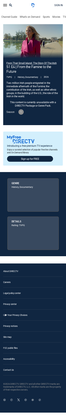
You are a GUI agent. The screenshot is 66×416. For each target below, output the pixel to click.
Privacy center (10, 304)
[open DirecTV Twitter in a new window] (18, 400)
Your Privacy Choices (17, 315)
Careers (7, 282)
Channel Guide (9, 17)
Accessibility (9, 358)
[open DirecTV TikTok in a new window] (39, 400)
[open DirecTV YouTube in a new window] (32, 400)
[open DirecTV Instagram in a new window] (25, 400)
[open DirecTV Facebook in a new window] (11, 400)
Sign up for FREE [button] (30, 159)
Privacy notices (10, 325)
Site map (7, 336)
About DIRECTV (10, 271)
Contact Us (8, 369)
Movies (56, 17)
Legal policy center (12, 293)
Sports (46, 17)
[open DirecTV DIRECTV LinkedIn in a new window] (4, 400)
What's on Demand (30, 17)
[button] (5, 5)
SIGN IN (58, 5)
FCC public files (10, 347)
